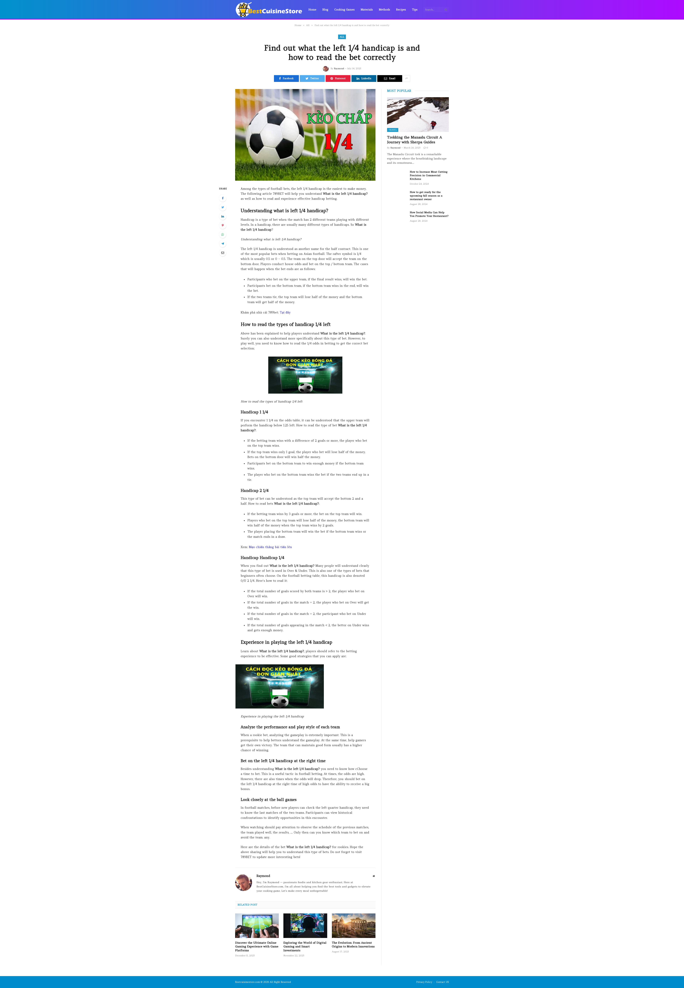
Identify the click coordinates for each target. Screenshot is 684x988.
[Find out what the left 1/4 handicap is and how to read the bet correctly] (305, 135)
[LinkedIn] (222, 216)
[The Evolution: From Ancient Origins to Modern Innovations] (353, 925)
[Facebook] (222, 198)
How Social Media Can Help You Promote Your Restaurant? (429, 214)
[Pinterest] (222, 225)
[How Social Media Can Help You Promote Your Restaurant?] (397, 217)
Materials (367, 9)
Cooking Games (344, 9)
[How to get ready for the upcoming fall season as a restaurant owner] (397, 196)
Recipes (401, 9)
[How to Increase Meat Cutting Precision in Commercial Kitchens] (397, 176)
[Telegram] (222, 243)
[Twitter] (222, 207)
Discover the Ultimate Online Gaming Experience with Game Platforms (256, 946)
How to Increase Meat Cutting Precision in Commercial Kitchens (428, 175)
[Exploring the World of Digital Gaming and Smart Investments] (305, 925)
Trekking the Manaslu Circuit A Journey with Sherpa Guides (414, 139)
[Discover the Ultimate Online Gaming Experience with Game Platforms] (257, 925)
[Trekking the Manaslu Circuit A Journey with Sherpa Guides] (418, 114)
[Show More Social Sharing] (406, 78)
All (342, 36)
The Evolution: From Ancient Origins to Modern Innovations (353, 944)
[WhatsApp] (222, 234)
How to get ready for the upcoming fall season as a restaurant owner (426, 195)
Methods (384, 9)
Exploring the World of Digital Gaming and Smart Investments (305, 946)
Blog (325, 9)
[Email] (222, 252)
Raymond (339, 68)
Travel (392, 130)
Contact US (442, 982)
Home (312, 9)
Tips (415, 9)
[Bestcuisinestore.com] (269, 9)
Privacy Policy (424, 982)
